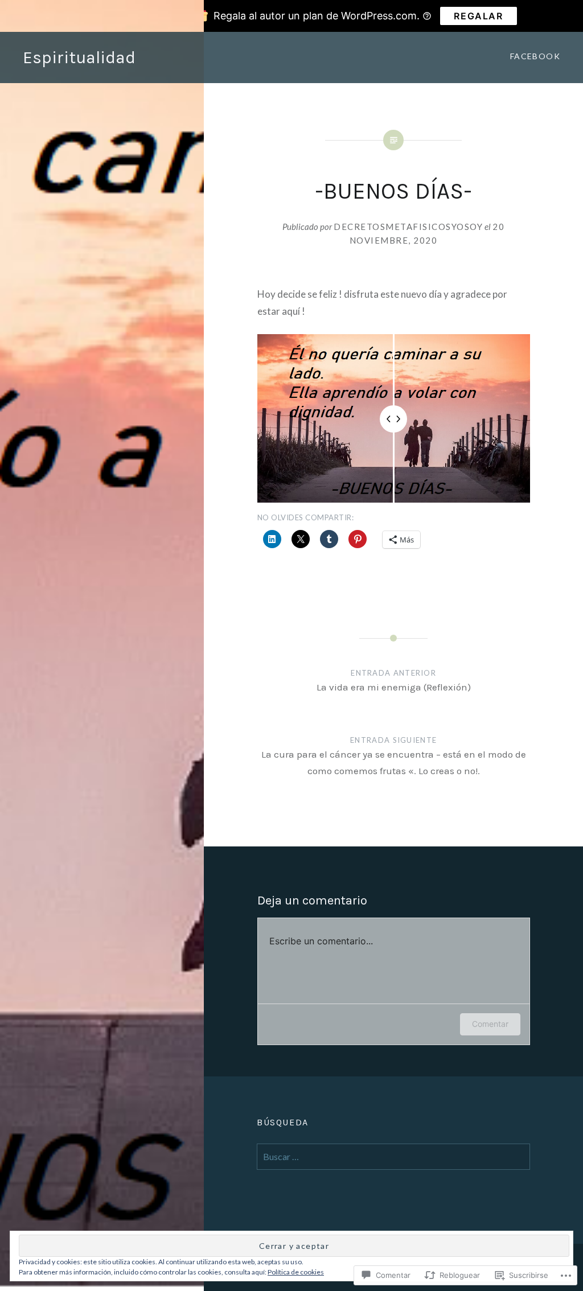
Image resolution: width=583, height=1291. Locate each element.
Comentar (490, 1024)
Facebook (535, 56)
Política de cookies (296, 1272)
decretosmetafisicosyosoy (408, 226)
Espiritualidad (79, 57)
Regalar (478, 16)
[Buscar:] (393, 1157)
